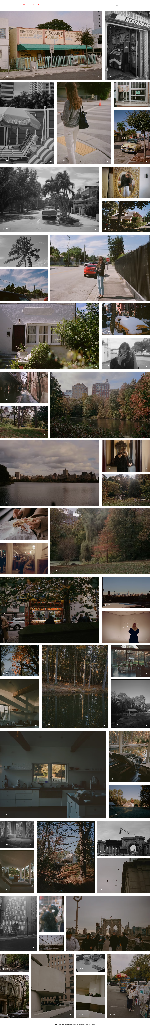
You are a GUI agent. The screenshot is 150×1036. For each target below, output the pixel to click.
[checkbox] (5, 76)
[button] (82, 5)
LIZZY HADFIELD (31, 5)
